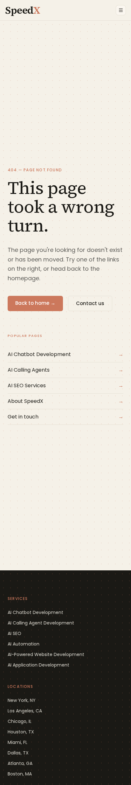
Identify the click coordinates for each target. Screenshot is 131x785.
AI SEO (14, 633)
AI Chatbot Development (35, 612)
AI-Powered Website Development (46, 654)
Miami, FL (17, 742)
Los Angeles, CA (25, 711)
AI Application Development (38, 665)
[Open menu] (121, 10)
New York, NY (22, 700)
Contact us (90, 303)
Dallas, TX (18, 753)
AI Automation (23, 644)
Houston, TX (21, 732)
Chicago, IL (19, 721)
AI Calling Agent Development (41, 623)
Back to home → (35, 303)
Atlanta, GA (20, 763)
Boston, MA (20, 774)
